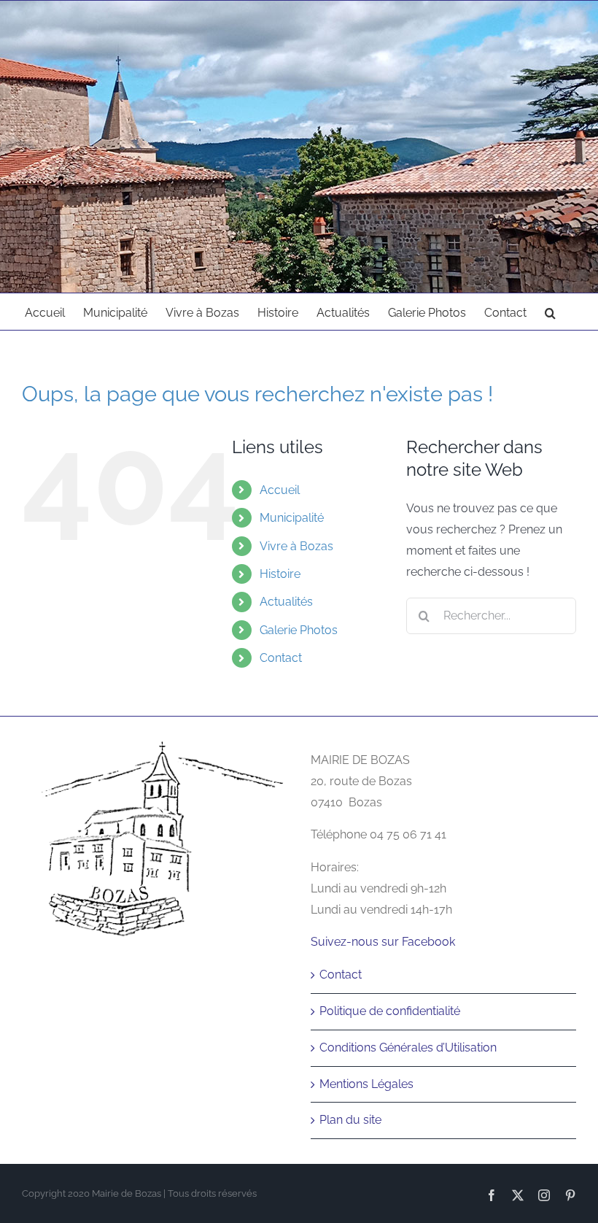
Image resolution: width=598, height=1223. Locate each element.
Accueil (280, 490)
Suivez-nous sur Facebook (383, 942)
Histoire (280, 574)
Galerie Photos (299, 630)
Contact (281, 658)
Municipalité (292, 518)
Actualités (286, 602)
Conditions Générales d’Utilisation (408, 1047)
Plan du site (350, 1120)
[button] (550, 311)
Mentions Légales (366, 1084)
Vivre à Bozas (296, 546)
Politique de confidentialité (389, 1011)
